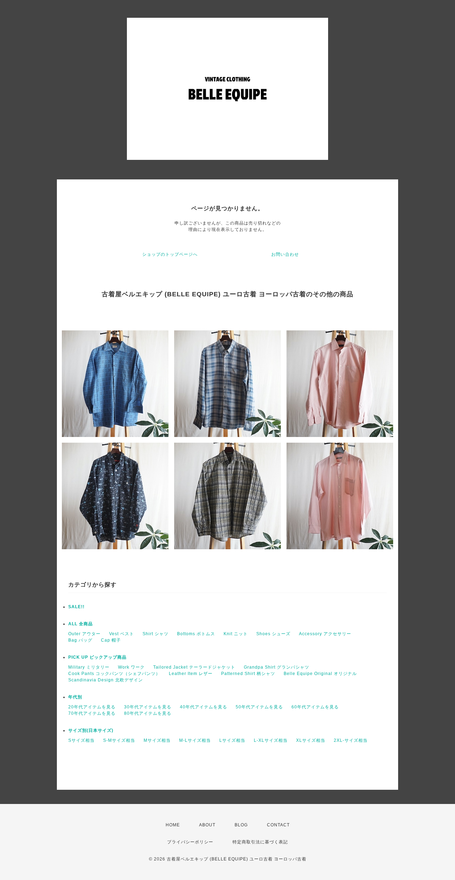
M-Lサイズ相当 (195, 740)
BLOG (241, 824)
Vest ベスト (121, 633)
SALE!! (76, 606)
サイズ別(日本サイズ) (90, 730)
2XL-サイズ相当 (351, 740)
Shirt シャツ (155, 633)
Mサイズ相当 (157, 740)
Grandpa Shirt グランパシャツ (276, 667)
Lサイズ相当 (232, 740)
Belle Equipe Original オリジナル (320, 673)
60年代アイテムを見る (315, 706)
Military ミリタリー (88, 667)
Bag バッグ (80, 640)
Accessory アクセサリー (325, 633)
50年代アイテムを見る (259, 706)
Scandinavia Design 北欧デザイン (105, 679)
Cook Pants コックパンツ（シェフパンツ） (114, 673)
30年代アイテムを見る (147, 706)
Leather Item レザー (191, 673)
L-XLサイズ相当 (271, 740)
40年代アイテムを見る (203, 706)
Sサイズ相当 (81, 740)
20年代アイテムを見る (92, 706)
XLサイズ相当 (310, 740)
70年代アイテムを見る (92, 713)
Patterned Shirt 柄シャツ (248, 673)
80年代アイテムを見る (147, 713)
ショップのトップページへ (170, 254)
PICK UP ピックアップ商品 (97, 657)
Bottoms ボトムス (196, 633)
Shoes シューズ (273, 633)
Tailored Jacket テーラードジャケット (194, 667)
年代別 (75, 697)
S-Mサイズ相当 (119, 740)
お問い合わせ (285, 254)
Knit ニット (236, 633)
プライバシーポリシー (190, 841)
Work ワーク (131, 667)
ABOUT (207, 824)
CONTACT (278, 824)
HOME (173, 824)
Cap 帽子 (111, 640)
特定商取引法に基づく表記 (260, 841)
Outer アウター (84, 633)
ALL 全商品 (80, 623)
